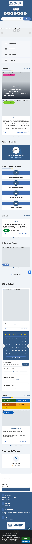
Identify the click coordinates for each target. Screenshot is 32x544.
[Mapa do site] (21, 13)
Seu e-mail (5, 484)
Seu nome (4, 480)
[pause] (18, 30)
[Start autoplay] (14, 30)
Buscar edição (7, 362)
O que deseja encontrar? (7, 16)
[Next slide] (30, 33)
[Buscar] (27, 18)
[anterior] (3, 346)
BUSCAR (25, 364)
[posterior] (28, 346)
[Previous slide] (2, 33)
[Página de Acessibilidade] (25, 13)
